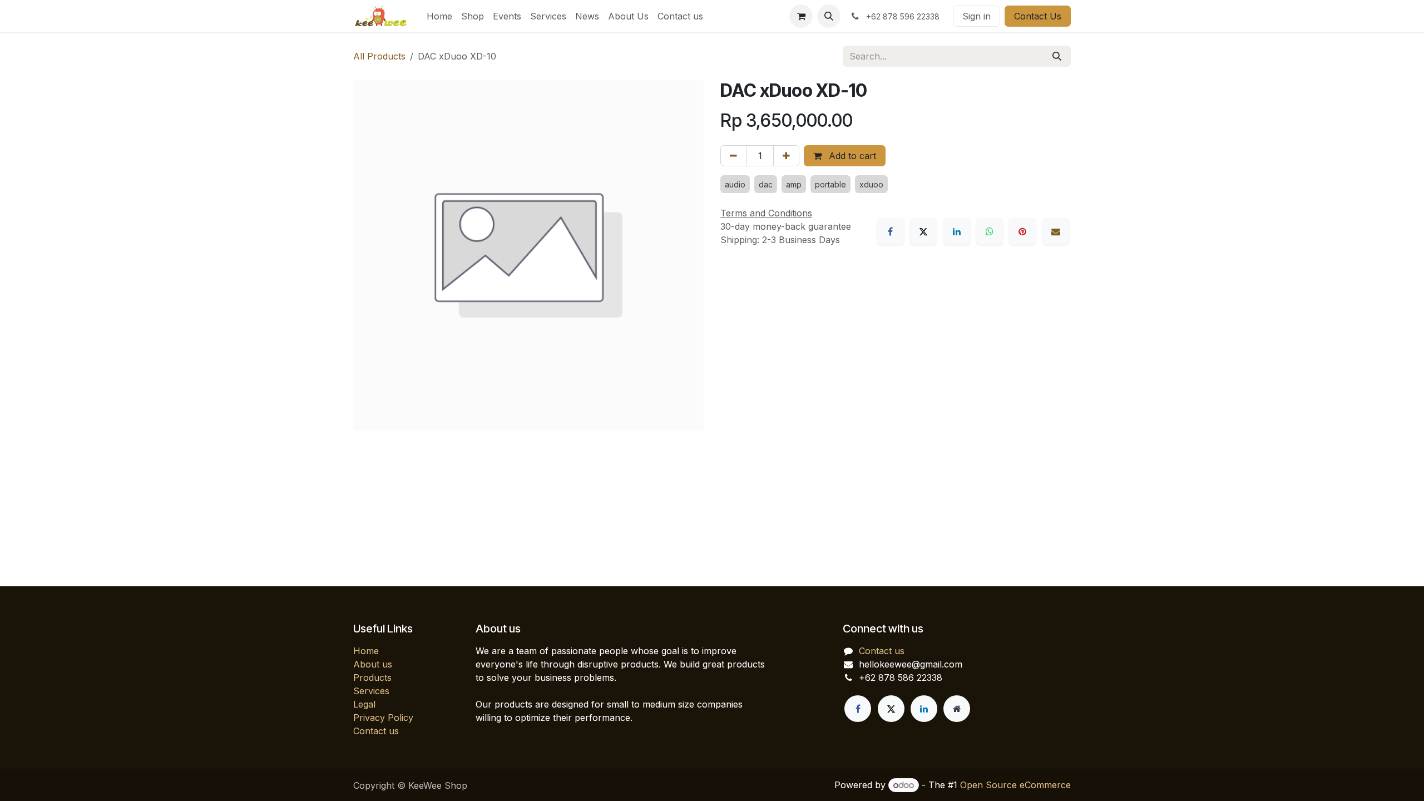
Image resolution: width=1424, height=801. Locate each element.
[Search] (1057, 56)
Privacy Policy (383, 717)
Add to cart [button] (851, 155)
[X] (923, 231)
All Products (379, 56)
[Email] (1055, 231)
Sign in (976, 16)
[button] (828, 16)
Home (366, 650)
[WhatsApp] (989, 231)
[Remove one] (733, 155)
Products (372, 677)
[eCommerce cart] (801, 16)
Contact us (376, 730)
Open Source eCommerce (1015, 784)
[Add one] (786, 155)
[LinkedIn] (956, 231)
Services (371, 690)
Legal (364, 704)
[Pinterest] (1022, 231)
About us (372, 664)
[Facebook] (890, 231)
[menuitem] (439, 16)
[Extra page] (956, 708)
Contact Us (1037, 16)
